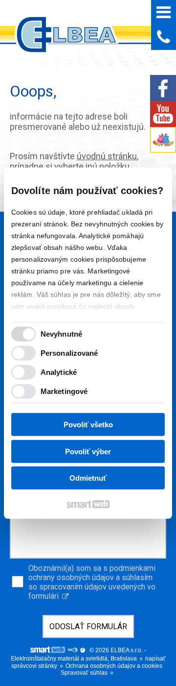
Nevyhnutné (61, 333)
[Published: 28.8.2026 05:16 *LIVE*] (72, 650)
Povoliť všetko (88, 424)
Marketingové (64, 391)
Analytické (59, 372)
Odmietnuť (88, 478)
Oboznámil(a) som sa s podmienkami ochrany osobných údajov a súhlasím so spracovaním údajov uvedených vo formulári (91, 582)
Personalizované (69, 352)
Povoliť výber (88, 451)
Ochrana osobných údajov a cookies (114, 665)
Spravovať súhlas (84, 672)
